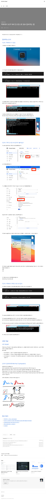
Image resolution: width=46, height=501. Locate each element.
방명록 (7, 6)
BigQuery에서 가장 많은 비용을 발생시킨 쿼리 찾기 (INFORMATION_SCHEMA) (15, 440)
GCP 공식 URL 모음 (6, 446)
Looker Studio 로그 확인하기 (7, 443)
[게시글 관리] (7, 435)
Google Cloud (5, 438)
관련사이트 (2, 491)
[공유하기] (5, 435)
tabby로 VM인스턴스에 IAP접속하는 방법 (9, 442)
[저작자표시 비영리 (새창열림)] (14, 434)
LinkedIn (2, 493)
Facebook (2, 495)
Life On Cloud (4, 1)
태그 (3, 6)
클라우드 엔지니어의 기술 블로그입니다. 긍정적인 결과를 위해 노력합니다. (15, 480)
